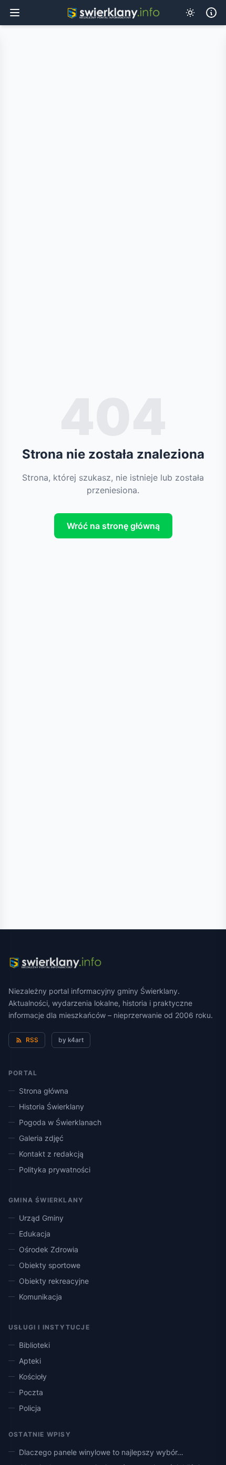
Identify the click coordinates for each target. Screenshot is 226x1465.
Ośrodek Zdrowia (48, 1249)
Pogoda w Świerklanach (60, 1122)
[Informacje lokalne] (211, 12)
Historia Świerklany (51, 1106)
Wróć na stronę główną (113, 526)
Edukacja (34, 1233)
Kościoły (33, 1376)
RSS (32, 1040)
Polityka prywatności (54, 1169)
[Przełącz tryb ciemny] (190, 12)
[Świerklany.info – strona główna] (54, 963)
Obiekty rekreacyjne (54, 1280)
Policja (30, 1408)
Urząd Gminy (41, 1217)
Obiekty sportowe (49, 1265)
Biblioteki (34, 1345)
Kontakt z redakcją (51, 1153)
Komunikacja (40, 1296)
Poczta (31, 1392)
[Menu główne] (14, 12)
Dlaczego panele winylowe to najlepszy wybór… (101, 1452)
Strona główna (43, 1090)
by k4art (71, 1040)
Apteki (30, 1360)
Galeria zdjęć (41, 1138)
